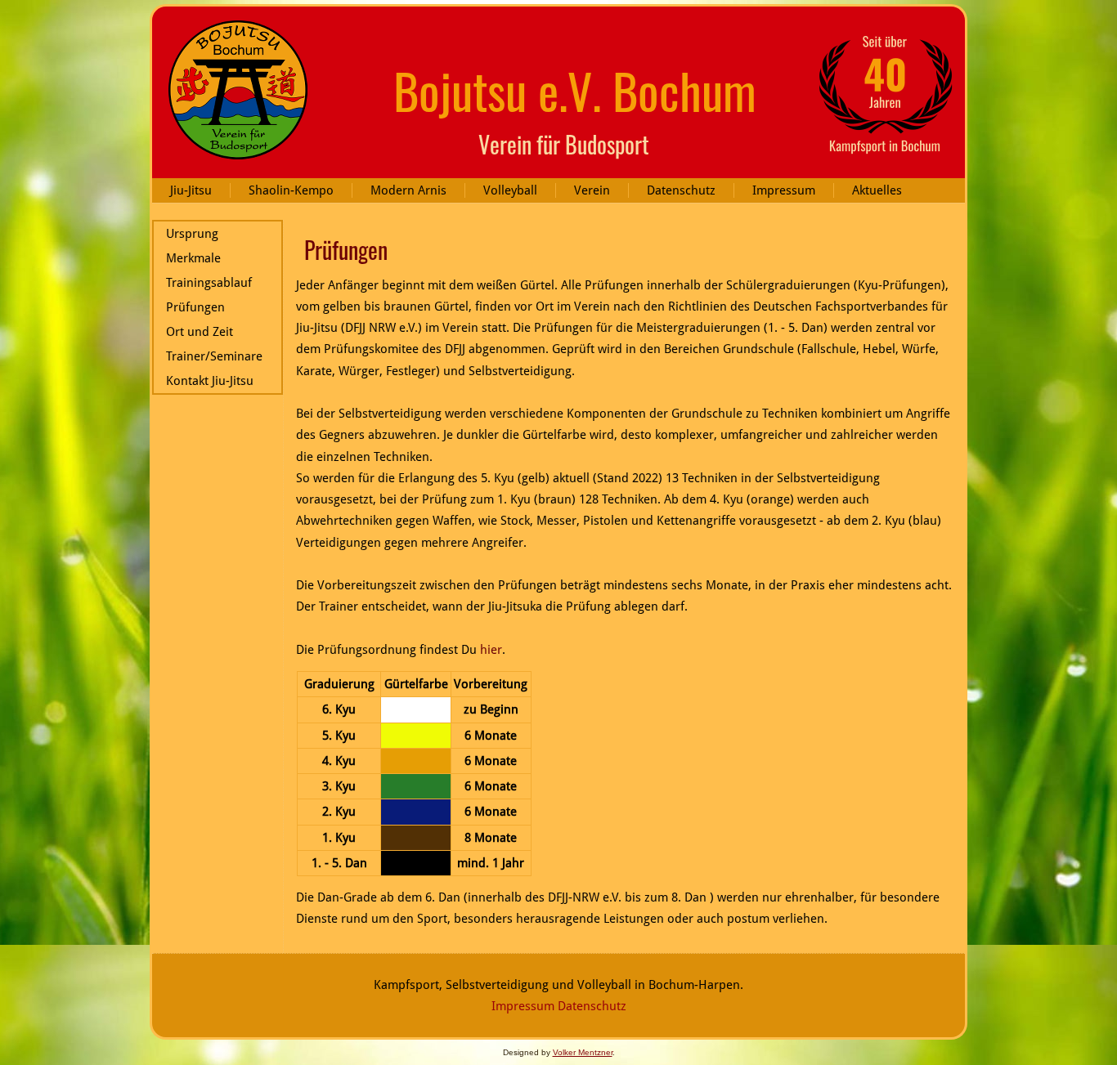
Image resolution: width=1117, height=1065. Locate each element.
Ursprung (192, 233)
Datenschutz (681, 190)
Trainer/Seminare (214, 356)
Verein (592, 190)
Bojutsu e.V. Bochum (574, 89)
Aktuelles (877, 190)
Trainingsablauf (209, 282)
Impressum (783, 190)
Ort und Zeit (199, 331)
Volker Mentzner (582, 1052)
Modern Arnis (408, 190)
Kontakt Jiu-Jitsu (209, 381)
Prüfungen (195, 307)
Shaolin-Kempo (291, 190)
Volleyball (510, 190)
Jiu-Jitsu (191, 190)
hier (491, 649)
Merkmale (193, 258)
